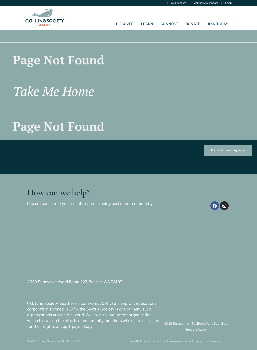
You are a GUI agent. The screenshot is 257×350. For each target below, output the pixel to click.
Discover (125, 24)
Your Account (178, 3)
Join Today (218, 24)
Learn (147, 24)
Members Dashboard (205, 3)
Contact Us (190, 341)
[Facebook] (214, 205)
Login (228, 3)
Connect (169, 24)
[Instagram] (224, 205)
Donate (192, 24)
